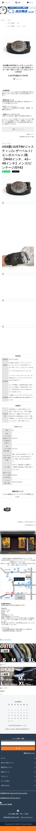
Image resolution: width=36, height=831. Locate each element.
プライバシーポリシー (27, 817)
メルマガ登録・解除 (13, 813)
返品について (30, 134)
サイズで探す (11, 23)
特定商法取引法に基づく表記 (11, 817)
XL (18, 23)
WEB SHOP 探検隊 (6, 804)
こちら (15, 106)
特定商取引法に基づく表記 (27, 136)
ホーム (3, 20)
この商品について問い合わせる (25, 522)
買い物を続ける (29, 525)
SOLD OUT (19, 129)
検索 (19, 2)
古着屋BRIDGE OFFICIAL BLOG (10, 798)
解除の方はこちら (29, 753)
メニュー (7, 2)
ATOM (26, 813)
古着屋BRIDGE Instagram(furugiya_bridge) (14, 793)
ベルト (9, 20)
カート (31, 2)
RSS (21, 813)
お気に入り (19, 79)
